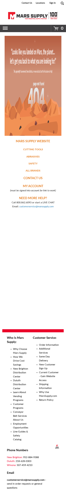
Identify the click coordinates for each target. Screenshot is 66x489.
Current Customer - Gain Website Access (49, 376)
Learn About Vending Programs (19, 396)
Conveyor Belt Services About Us (20, 416)
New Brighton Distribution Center (20, 373)
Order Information (49, 345)
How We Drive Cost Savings (19, 361)
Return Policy (46, 400)
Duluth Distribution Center (19, 384)
